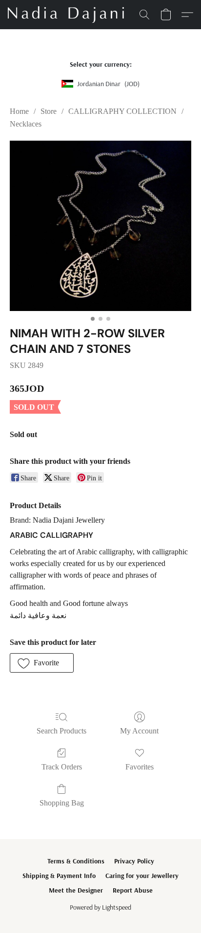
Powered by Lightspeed (100, 907)
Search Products (61, 731)
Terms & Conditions (75, 861)
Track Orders (61, 767)
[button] (69, 14)
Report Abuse (133, 890)
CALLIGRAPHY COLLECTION (122, 111)
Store (48, 111)
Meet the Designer (76, 890)
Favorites (139, 767)
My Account (139, 731)
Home (19, 111)
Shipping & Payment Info (59, 875)
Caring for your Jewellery (142, 875)
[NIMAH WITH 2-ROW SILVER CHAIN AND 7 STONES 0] (100, 226)
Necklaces (25, 124)
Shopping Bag (62, 803)
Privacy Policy (134, 861)
